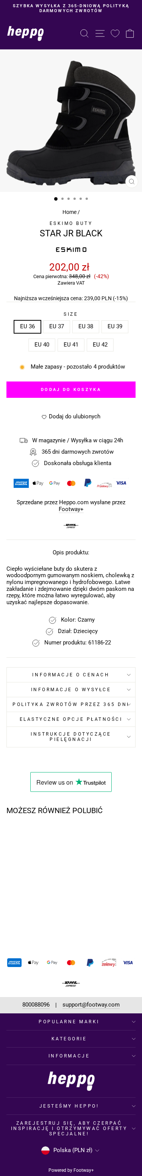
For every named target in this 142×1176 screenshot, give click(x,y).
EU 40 (41, 344)
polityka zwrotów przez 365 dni (71, 704)
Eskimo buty (71, 223)
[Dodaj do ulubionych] (46, 835)
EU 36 (27, 326)
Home (69, 212)
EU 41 (71, 344)
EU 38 (85, 326)
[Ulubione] (115, 33)
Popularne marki (69, 1021)
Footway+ (71, 509)
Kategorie (69, 1038)
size (71, 314)
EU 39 (115, 326)
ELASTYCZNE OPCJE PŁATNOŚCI (71, 719)
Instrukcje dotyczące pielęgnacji (71, 736)
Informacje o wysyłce (71, 689)
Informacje (69, 1056)
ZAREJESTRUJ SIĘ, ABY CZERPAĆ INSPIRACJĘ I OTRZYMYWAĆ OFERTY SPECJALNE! (69, 1128)
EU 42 (100, 344)
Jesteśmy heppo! (69, 1106)
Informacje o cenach (70, 674)
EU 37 (56, 326)
